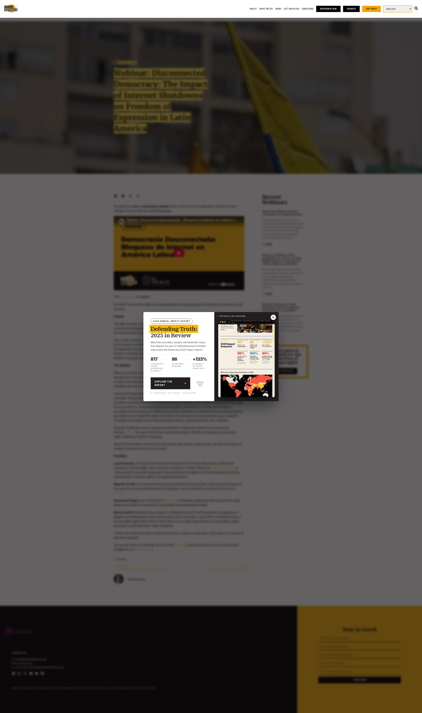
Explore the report (163, 383)
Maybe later (200, 383)
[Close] (273, 317)
